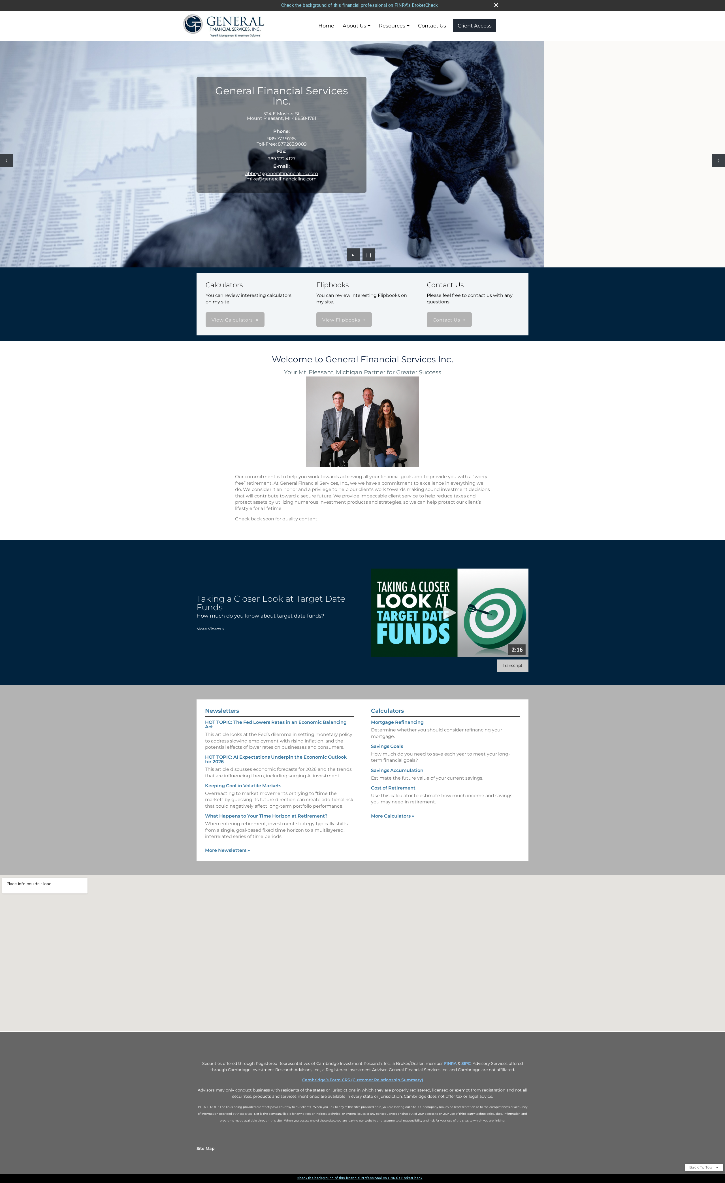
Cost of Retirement (393, 788)
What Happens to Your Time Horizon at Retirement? (266, 816)
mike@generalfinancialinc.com (281, 179)
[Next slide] (718, 160)
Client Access (475, 26)
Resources (392, 26)
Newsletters (222, 710)
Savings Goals (387, 746)
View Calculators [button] (232, 320)
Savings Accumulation (397, 770)
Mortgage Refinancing (397, 722)
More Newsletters (227, 850)
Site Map (206, 1148)
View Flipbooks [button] (341, 320)
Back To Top (701, 1167)
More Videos (210, 629)
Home (326, 26)
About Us (354, 26)
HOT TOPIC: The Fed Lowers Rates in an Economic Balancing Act (276, 724)
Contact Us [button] (446, 320)
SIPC (466, 1063)
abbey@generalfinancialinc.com (281, 173)
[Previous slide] (6, 160)
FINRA (450, 1063)
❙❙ (369, 254)
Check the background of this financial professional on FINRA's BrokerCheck (359, 5)
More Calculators (392, 816)
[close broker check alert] (496, 5)
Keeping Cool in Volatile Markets (243, 785)
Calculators (387, 710)
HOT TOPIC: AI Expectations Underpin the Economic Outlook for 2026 (276, 759)
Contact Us (432, 26)
